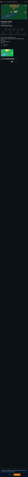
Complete (11, 34)
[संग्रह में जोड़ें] (17, 32)
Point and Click (17, 34)
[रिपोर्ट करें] (24, 32)
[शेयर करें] (10, 32)
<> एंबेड (25, 5)
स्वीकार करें (17, 474)
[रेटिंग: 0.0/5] (14, 29)
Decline (10, 474)
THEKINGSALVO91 (6, 26)
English (4, 46)
